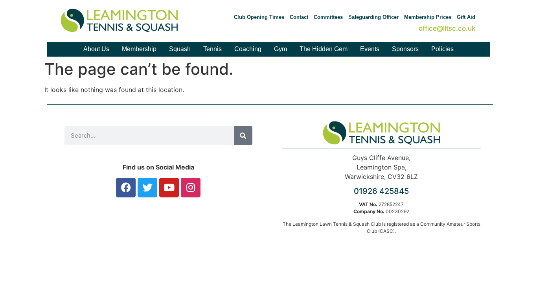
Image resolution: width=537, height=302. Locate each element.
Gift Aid (466, 17)
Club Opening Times (259, 17)
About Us (96, 49)
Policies (442, 49)
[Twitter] (147, 187)
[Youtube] (169, 187)
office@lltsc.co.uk (447, 28)
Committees (328, 17)
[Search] (243, 135)
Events (369, 49)
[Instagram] (190, 187)
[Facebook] (126, 187)
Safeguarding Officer (373, 17)
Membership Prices (427, 17)
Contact (299, 17)
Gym (280, 49)
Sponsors (405, 49)
